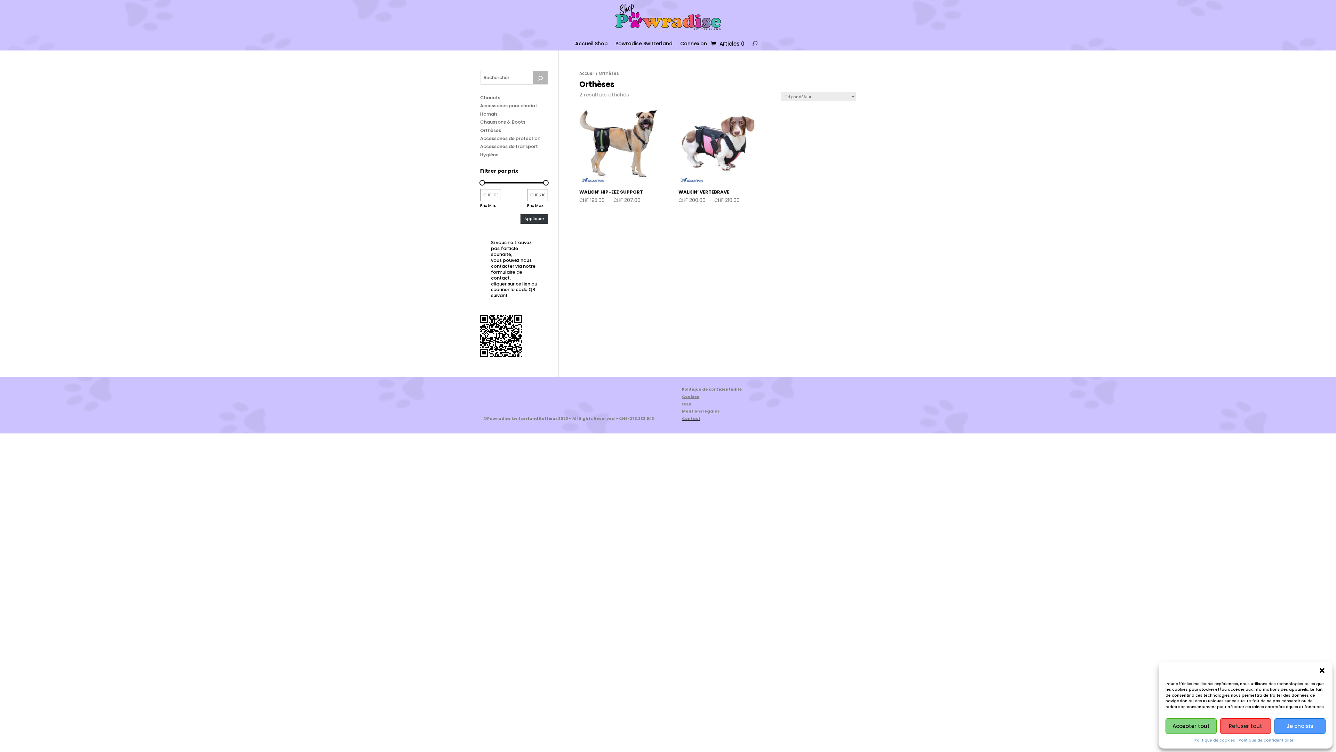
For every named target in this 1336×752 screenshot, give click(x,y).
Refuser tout (1245, 726)
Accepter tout (1191, 726)
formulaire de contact (506, 275)
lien (526, 284)
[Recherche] (540, 78)
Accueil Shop (591, 43)
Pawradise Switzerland (644, 43)
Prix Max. (535, 205)
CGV (686, 404)
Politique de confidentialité (1266, 740)
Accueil (587, 73)
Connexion (693, 43)
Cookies (690, 396)
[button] (1322, 670)
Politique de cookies (1214, 740)
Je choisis (1300, 726)
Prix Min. (488, 205)
